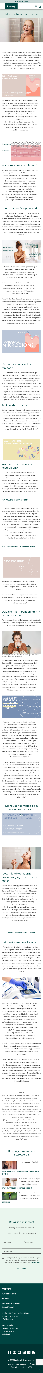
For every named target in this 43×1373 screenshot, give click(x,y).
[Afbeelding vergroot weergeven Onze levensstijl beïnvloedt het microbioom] (38, 651)
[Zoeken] (35, 6)
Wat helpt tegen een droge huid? (16, 1188)
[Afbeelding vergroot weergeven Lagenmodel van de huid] (38, 94)
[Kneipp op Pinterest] (24, 1352)
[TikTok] (33, 1352)
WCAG (30, 1367)
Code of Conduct (17, 1367)
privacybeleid (36, 1262)
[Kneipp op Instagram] (14, 1352)
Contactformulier (8, 1307)
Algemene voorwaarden (17, 1364)
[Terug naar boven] (39, 1369)
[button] (40, 6)
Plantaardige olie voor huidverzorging (18, 546)
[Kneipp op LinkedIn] (29, 1352)
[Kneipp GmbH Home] (11, 6)
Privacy (32, 1364)
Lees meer (6, 1202)
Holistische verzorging (21, 1)
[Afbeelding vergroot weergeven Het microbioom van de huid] (38, 159)
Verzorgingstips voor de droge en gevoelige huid (21, 1172)
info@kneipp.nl (7, 1319)
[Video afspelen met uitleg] (21, 449)
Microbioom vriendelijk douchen (21, 932)
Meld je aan (21, 1269)
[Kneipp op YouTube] (19, 1352)
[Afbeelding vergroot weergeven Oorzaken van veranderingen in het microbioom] (38, 716)
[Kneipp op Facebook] (9, 1352)
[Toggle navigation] (3, 6)
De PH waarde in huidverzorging (15, 500)
